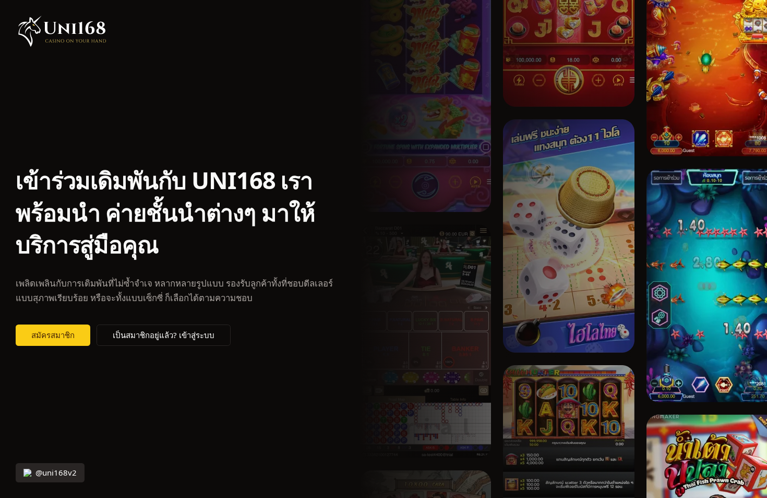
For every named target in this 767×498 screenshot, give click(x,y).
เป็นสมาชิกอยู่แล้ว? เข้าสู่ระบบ (163, 335)
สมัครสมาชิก (53, 335)
